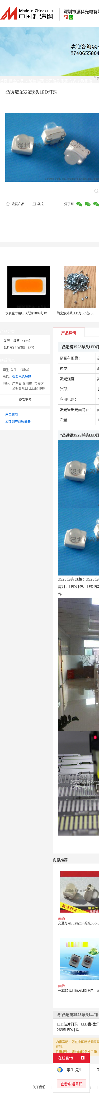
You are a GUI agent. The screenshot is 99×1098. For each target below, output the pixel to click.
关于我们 (39, 1087)
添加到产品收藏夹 (18, 421)
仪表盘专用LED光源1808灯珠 (26, 313)
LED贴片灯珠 (67, 1024)
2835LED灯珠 (68, 1029)
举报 (40, 204)
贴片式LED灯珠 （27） (20, 348)
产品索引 (11, 415)
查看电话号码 (21, 377)
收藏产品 (17, 204)
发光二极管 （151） (18, 341)
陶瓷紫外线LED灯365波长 (75, 313)
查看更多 (25, 399)
